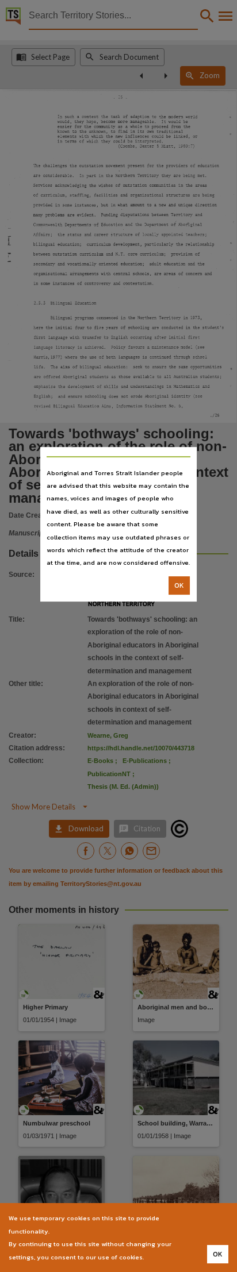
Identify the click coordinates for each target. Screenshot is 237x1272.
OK (179, 585)
